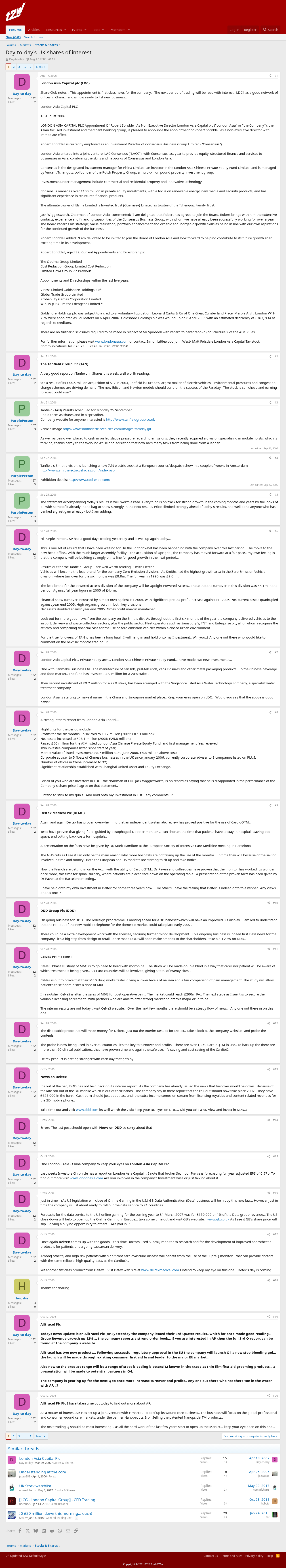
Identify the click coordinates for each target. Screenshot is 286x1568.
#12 (275, 1023)
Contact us (211, 1556)
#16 (275, 1193)
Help (270, 1556)
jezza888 (24, 1476)
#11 (275, 949)
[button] (65, 29)
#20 (275, 1396)
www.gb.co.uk (218, 1219)
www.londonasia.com (111, 341)
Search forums (33, 37)
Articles (34, 29)
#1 (276, 76)
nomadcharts (27, 1490)
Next (39, 67)
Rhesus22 (25, 1504)
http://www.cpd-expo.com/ (89, 479)
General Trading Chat (59, 1518)
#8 (276, 712)
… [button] (25, 67)
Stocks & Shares (63, 1463)
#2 (276, 356)
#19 (275, 1317)
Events (77, 29)
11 (53, 59)
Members (118, 29)
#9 (276, 805)
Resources (54, 29)
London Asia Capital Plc (39, 1458)
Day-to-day (16, 59)
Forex (52, 1476)
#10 (275, 903)
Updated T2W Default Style (27, 1556)
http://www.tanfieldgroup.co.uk (130, 419)
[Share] (270, 76)
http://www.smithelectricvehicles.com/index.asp (77, 470)
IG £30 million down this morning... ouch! (55, 1513)
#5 (276, 494)
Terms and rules (231, 1556)
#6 (276, 531)
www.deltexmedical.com (160, 1270)
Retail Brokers (59, 1504)
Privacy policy (254, 1556)
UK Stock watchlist (35, 1485)
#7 (276, 652)
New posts (13, 37)
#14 (275, 1120)
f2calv (23, 1518)
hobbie (265, 1503)
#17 (275, 1234)
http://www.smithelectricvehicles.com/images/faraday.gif (107, 428)
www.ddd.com (87, 1109)
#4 (276, 458)
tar (267, 1517)
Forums (15, 29)
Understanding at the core (42, 1472)
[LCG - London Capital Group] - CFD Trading (57, 1499)
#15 (275, 1156)
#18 (275, 1280)
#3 (276, 402)
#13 (275, 1069)
